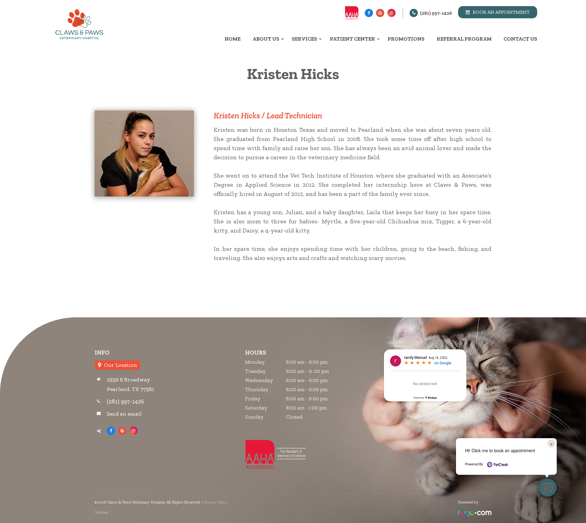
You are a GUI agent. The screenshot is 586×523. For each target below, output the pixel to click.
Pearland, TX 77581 (130, 389)
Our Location (120, 365)
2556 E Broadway (128, 379)
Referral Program (464, 39)
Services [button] (304, 39)
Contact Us (520, 39)
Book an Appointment (501, 12)
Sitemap (101, 512)
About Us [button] (266, 39)
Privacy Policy (215, 502)
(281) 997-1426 (436, 13)
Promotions (406, 39)
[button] (547, 487)
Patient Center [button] (352, 39)
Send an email (124, 413)
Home (233, 39)
